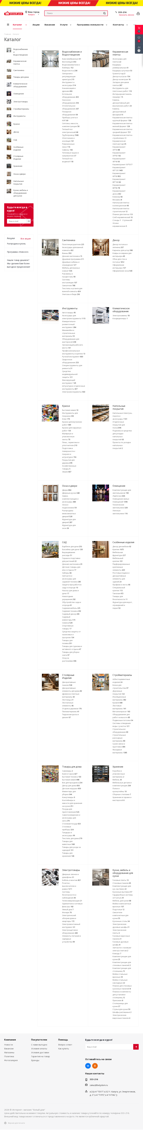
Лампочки (119, 496)
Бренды (35, 1060)
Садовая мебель (71, 608)
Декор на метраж (121, 79)
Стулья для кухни (121, 1009)
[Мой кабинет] (138, 13)
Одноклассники (95, 1066)
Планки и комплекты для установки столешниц (122, 994)
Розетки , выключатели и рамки (69, 886)
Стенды (117, 220)
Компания (10, 1039)
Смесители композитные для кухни (120, 915)
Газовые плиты (121, 880)
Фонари (67, 912)
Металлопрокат (121, 711)
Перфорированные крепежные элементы (121, 567)
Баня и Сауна (69, 774)
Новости (8, 1044)
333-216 (122, 12)
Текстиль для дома (72, 838)
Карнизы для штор (123, 250)
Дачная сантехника (72, 256)
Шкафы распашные (122, 1012)
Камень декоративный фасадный (119, 111)
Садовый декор (70, 614)
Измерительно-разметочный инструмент (69, 324)
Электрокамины (121, 315)
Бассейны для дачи (72, 549)
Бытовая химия (70, 410)
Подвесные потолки (123, 720)
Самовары (67, 771)
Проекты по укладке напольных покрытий (122, 445)
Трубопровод (70, 135)
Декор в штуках (121, 76)
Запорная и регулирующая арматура (68, 76)
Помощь (63, 1039)
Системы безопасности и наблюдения (69, 895)
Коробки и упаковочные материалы (119, 774)
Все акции (26, 238)
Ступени (127, 220)
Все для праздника (72, 782)
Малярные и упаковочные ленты (68, 436)
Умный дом (67, 909)
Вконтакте (88, 1066)
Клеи (66, 419)
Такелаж (118, 593)
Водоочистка (69, 70)
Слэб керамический (123, 217)
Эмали (66, 471)
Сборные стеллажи (122, 794)
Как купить (63, 1048)
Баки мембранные (71, 59)
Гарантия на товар (40, 1056)
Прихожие (118, 1000)
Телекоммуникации (72, 900)
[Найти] (104, 13)
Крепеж (118, 549)
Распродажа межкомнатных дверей (69, 513)
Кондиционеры (120, 318)
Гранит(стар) (119, 73)
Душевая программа (73, 259)
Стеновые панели (122, 883)
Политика (9, 1056)
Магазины (9, 1052)
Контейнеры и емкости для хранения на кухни (72, 803)
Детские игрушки (71, 788)
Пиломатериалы (70, 711)
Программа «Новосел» (17, 252)
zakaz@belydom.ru (99, 1085)
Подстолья (118, 909)
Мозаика (117, 199)
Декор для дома (71, 785)
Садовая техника (71, 611)
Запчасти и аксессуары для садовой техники (71, 579)
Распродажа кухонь (16, 243)
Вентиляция (69, 62)
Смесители (68, 285)
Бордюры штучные (122, 70)
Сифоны (67, 150)
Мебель (117, 779)
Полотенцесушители (73, 244)
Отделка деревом (72, 708)
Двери (66, 490)
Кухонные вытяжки (122, 892)
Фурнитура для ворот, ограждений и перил (122, 605)
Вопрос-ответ (65, 1044)
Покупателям (39, 1039)
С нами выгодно (39, 1044)
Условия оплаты (39, 1048)
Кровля (117, 702)
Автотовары (69, 312)
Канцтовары (68, 797)
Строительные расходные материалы (119, 738)
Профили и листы (121, 584)
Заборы (67, 573)
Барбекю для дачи (72, 546)
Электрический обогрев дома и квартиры (69, 918)
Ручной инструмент (72, 356)
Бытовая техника (71, 776)
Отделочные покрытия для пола (119, 425)
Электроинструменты (73, 392)
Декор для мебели (122, 546)
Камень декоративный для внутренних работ (122, 103)
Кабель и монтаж (71, 880)
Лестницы (67, 699)
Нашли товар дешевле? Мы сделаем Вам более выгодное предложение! (18, 263)
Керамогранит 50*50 (122, 164)
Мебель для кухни (122, 900)
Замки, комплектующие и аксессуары (70, 499)
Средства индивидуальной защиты (70, 374)
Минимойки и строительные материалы (68, 333)
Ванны (66, 253)
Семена (67, 622)
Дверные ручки (70, 493)
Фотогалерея (11, 1060)
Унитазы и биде (71, 294)
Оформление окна (122, 271)
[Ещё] (135, 25)
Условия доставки (40, 1052)
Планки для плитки (123, 214)
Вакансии (9, 1048)
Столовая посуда (71, 823)
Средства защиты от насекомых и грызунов (71, 634)
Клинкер (117, 196)
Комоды (117, 953)
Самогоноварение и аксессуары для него (71, 818)
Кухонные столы (121, 921)
